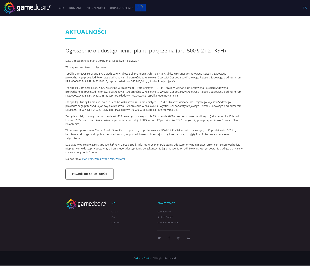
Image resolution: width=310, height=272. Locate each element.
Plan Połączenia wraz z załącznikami (103, 159)
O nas (114, 211)
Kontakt (75, 8)
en (305, 7)
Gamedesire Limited (168, 222)
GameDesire (164, 211)
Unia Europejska (121, 8)
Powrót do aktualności (89, 174)
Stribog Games (165, 217)
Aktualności (96, 8)
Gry (61, 8)
